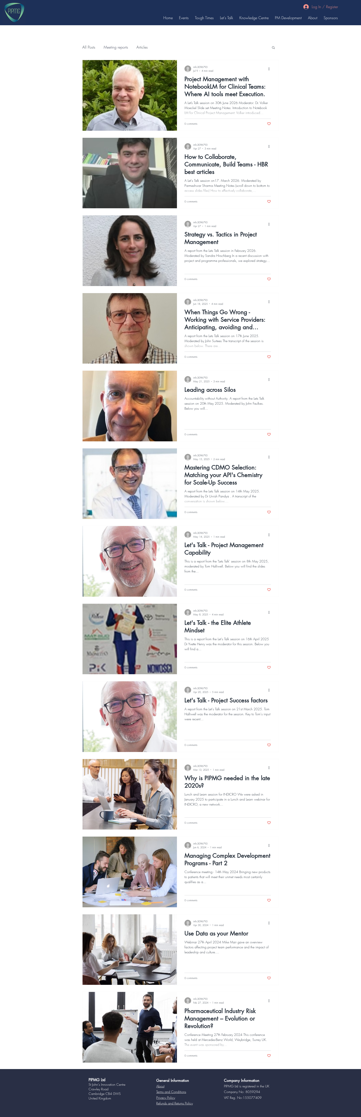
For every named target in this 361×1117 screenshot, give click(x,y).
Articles (142, 47)
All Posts (88, 47)
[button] (273, 48)
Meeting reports (116, 47)
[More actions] (270, 68)
